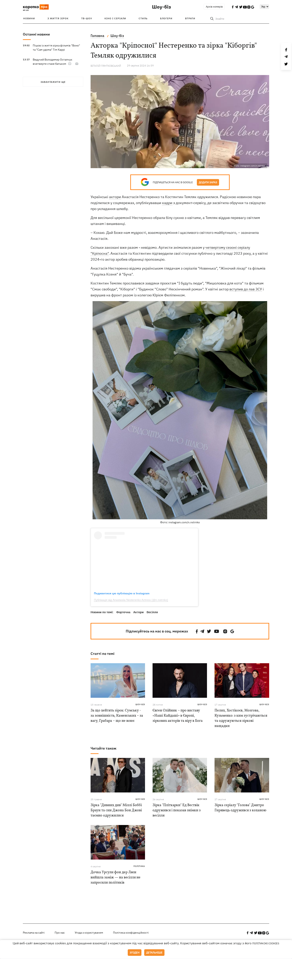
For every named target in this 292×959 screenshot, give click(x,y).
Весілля (152, 612)
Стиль (143, 18)
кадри (167, 202)
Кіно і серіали (115, 18)
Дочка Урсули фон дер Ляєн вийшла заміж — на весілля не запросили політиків (115, 877)
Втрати (190, 18)
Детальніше (154, 952)
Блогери (166, 18)
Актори (138, 612)
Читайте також (103, 748)
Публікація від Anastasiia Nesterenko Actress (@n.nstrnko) (131, 599)
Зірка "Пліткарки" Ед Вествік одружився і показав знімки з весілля (177, 810)
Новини (29, 18)
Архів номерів (214, 6)
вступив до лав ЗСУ (245, 289)
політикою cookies (265, 943)
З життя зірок (58, 18)
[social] (197, 631)
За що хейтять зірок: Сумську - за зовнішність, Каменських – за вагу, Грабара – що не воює (117, 715)
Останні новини (36, 34)
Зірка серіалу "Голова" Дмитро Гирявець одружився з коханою (240, 808)
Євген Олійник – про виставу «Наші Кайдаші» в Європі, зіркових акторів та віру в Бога (178, 715)
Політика (139, 866)
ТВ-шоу (86, 18)
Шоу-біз (161, 7)
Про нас (60, 932)
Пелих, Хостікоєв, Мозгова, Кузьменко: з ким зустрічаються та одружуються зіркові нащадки (241, 718)
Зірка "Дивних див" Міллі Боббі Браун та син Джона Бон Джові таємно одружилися (116, 810)
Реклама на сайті (34, 932)
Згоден (134, 952)
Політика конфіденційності (131, 932)
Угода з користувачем (89, 932)
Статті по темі (102, 653)
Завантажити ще (53, 81)
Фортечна (123, 612)
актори (115, 197)
